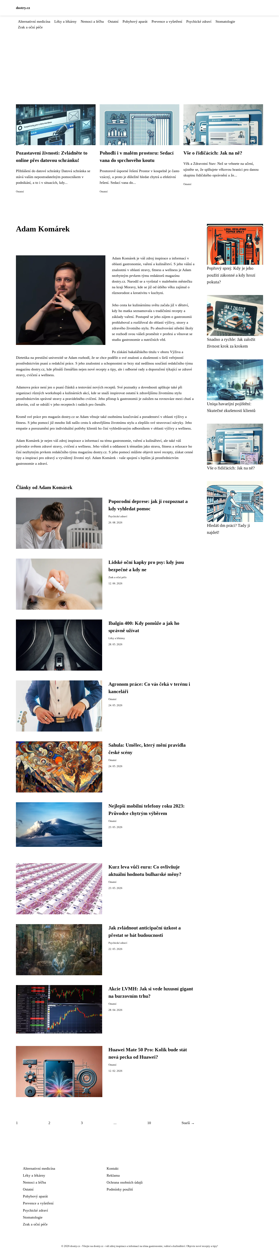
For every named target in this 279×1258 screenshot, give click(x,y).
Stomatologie (225, 21)
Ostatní (113, 21)
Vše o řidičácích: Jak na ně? (212, 153)
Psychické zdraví (198, 21)
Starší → (188, 1123)
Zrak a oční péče (30, 27)
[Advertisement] (139, 60)
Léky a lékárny (65, 21)
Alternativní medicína (34, 21)
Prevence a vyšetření (167, 21)
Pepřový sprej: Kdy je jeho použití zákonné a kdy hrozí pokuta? (231, 275)
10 (149, 1123)
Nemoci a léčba (92, 21)
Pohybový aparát (135, 21)
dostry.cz (23, 8)
